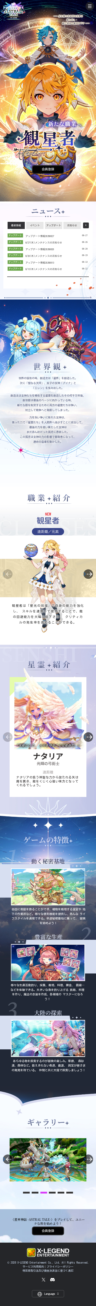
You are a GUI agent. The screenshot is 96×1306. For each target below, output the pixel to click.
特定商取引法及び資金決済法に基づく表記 (48, 1270)
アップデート (53, 225)
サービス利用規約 (33, 1266)
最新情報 (16, 225)
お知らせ (72, 225)
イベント (35, 225)
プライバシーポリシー (60, 1266)
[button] (88, 574)
